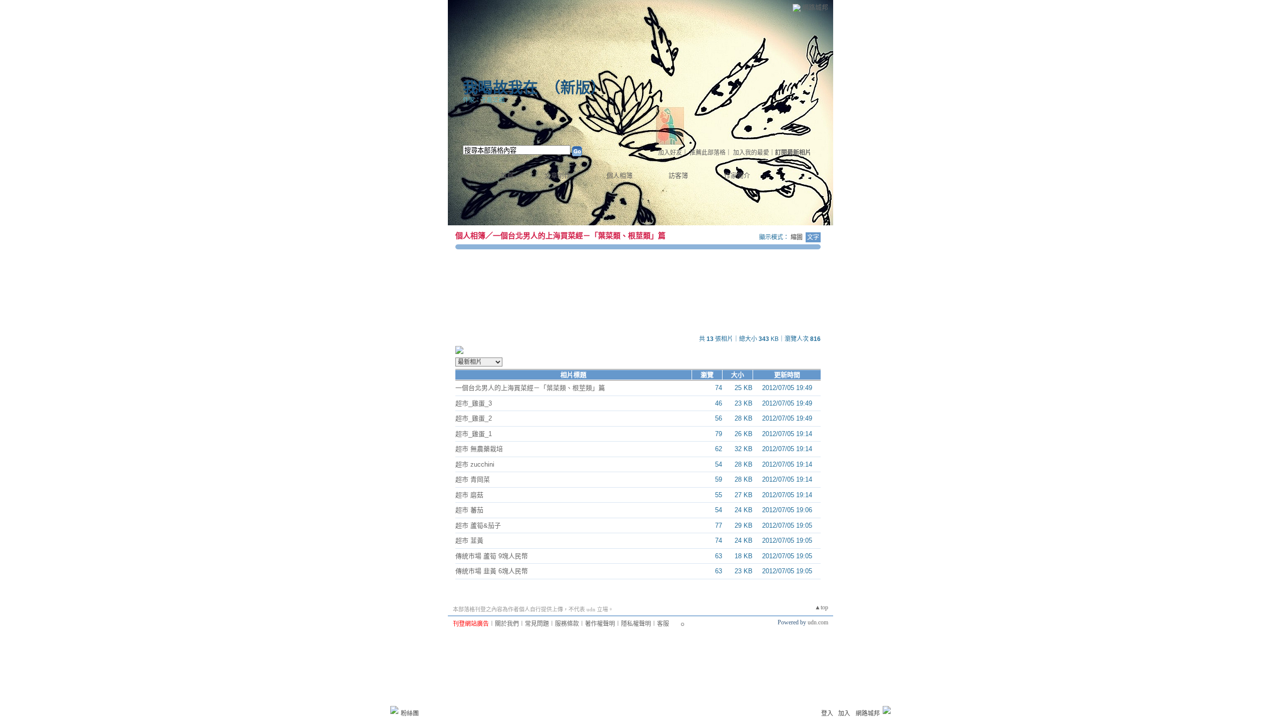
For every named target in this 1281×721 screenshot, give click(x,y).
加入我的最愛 (751, 152)
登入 (827, 713)
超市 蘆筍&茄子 (478, 525)
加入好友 (670, 152)
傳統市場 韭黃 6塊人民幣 (491, 571)
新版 (575, 87)
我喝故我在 (500, 87)
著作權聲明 (600, 623)
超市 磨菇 (469, 495)
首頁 (506, 175)
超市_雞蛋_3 (473, 403)
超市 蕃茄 (469, 510)
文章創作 (557, 175)
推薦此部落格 (708, 152)
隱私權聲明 (636, 623)
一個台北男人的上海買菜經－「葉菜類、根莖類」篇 (579, 235)
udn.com (818, 622)
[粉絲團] (394, 710)
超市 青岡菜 (472, 479)
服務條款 (567, 623)
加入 (844, 713)
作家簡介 (737, 175)
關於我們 (507, 623)
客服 (663, 623)
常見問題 (537, 623)
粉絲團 (410, 713)
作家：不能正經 (484, 100)
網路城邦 (815, 7)
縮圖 (797, 237)
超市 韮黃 (469, 540)
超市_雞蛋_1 (473, 434)
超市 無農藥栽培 (479, 449)
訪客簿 (678, 175)
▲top (821, 607)
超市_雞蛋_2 (473, 418)
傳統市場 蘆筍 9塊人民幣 (491, 556)
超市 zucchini (474, 464)
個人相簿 (619, 175)
